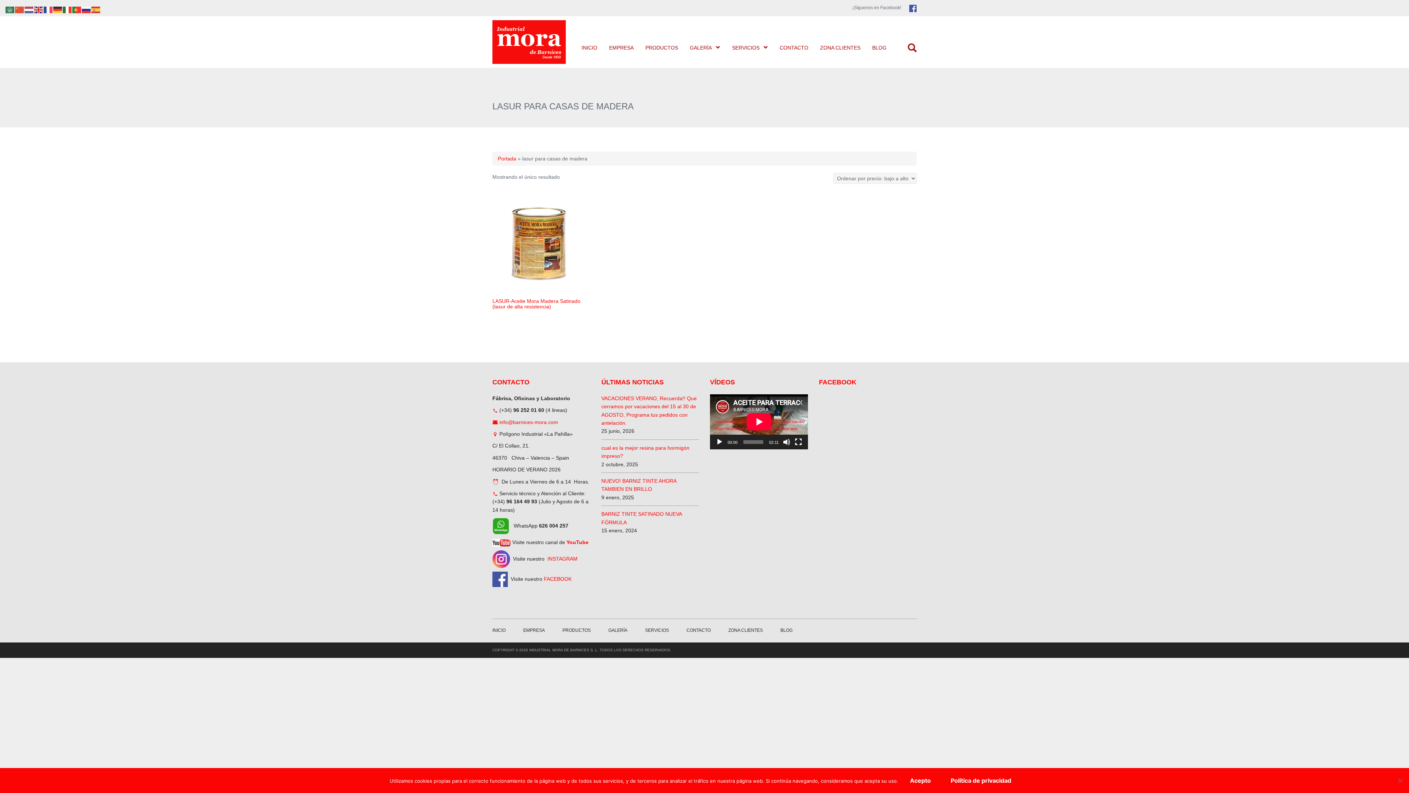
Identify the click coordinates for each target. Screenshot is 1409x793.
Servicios (746, 48)
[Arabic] (10, 9)
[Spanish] (96, 9)
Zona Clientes (840, 48)
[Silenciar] (786, 442)
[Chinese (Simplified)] (20, 9)
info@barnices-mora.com (528, 422)
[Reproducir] (719, 442)
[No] (1399, 780)
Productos (661, 48)
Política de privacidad (981, 780)
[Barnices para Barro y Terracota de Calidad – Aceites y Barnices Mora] (530, 42)
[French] (48, 9)
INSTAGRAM (562, 559)
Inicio (589, 48)
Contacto (794, 48)
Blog (879, 48)
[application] (759, 421)
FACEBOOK (558, 579)
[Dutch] (29, 9)
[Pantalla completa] (798, 442)
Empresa (621, 48)
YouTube (578, 542)
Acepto (920, 780)
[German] (58, 9)
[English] (39, 9)
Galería (701, 48)
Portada (507, 159)
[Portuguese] (77, 9)
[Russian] (86, 9)
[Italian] (67, 9)
